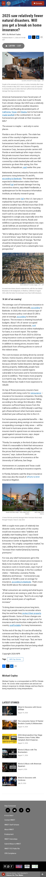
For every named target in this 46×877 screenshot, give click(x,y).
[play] (3, 874)
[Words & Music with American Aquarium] (9, 767)
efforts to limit (33, 477)
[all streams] (43, 874)
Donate (39, 3)
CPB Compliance (10, 853)
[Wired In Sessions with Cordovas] (9, 781)
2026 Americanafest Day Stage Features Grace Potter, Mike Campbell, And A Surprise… (30, 737)
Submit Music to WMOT (12, 844)
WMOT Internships (10, 839)
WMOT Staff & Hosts (11, 825)
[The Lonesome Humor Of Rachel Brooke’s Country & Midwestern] (9, 724)
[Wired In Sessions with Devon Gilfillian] (9, 710)
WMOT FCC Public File (12, 848)
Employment (9, 834)
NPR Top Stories (15, 659)
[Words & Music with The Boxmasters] (9, 753)
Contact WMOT (9, 820)
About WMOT (9, 829)
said (34, 325)
